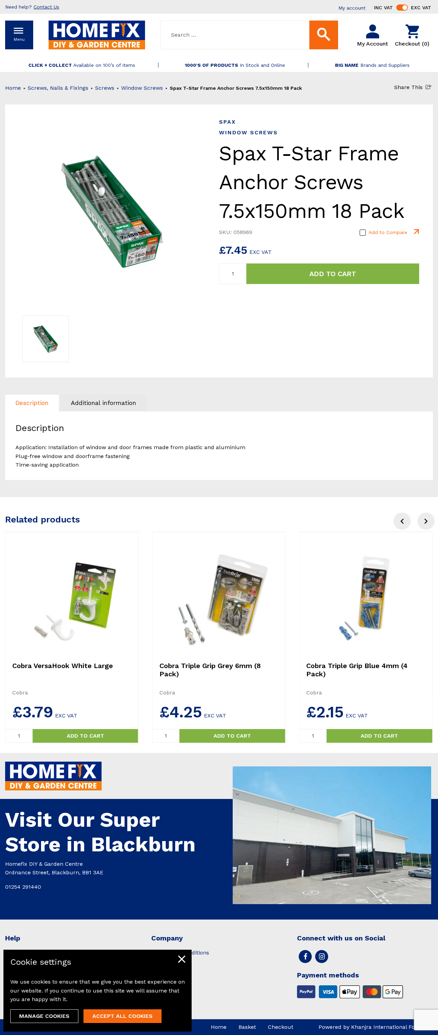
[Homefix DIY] (97, 34)
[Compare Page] (415, 232)
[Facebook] (305, 956)
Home (13, 88)
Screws (104, 88)
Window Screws (142, 88)
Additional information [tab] (103, 402)
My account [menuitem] (351, 8)
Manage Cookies (44, 1016)
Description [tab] (32, 402)
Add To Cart (332, 274)
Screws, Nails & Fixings (58, 88)
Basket (247, 1027)
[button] (426, 521)
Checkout (280, 1027)
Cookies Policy (170, 963)
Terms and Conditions (180, 952)
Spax (227, 122)
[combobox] (249, 35)
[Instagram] (321, 956)
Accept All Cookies (122, 1016)
